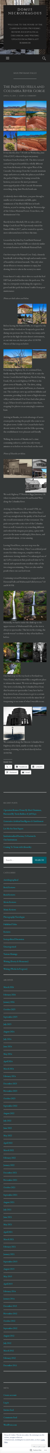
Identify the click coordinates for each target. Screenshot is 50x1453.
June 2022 (7, 1128)
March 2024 (8, 1068)
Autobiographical (10, 879)
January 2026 (9, 1002)
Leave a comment (27, 96)
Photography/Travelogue (14, 917)
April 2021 (8, 1232)
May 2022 (7, 1135)
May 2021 (7, 1224)
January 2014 (9, 1298)
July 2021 (7, 1209)
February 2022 (9, 1157)
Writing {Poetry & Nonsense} (15, 961)
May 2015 (7, 1276)
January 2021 (9, 1254)
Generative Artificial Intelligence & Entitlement (23, 821)
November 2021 (10, 1180)
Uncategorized (9, 946)
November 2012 (10, 1313)
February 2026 (9, 994)
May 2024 (7, 1054)
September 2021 (10, 1194)
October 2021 (9, 1187)
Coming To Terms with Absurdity (17, 847)
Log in (6, 1402)
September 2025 (10, 1016)
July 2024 (7, 1039)
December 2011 (10, 1365)
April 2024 (8, 1061)
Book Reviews (9, 887)
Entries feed (8, 1410)
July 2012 (7, 1343)
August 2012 (8, 1335)
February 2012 (9, 1358)
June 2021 (7, 1217)
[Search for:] (25, 860)
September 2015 (10, 1261)
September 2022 (10, 1105)
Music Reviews (9, 909)
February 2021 (9, 1246)
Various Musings (10, 954)
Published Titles (10, 924)
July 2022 (7, 1120)
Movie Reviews (9, 902)
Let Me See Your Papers (13, 828)
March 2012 (8, 1350)
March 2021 (8, 1239)
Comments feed (10, 1417)
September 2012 (10, 1328)
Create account (10, 1395)
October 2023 (9, 1098)
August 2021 (8, 1202)
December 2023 (10, 1083)
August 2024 (8, 1031)
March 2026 (8, 987)
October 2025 (9, 1009)
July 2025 (7, 1024)
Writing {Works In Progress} (15, 969)
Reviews (6, 931)
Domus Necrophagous (25, 12)
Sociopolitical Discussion (13, 939)
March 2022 (8, 1150)
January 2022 (9, 1165)
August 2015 (8, 1269)
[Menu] (8, 58)
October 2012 (9, 1320)
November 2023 (10, 1091)
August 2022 (8, 1113)
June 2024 (7, 1046)
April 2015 (8, 1283)
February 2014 (9, 1291)
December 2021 (10, 1172)
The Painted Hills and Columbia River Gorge (24, 89)
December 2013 (10, 1306)
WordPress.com (10, 1424)
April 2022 (8, 1142)
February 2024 (9, 1076)
